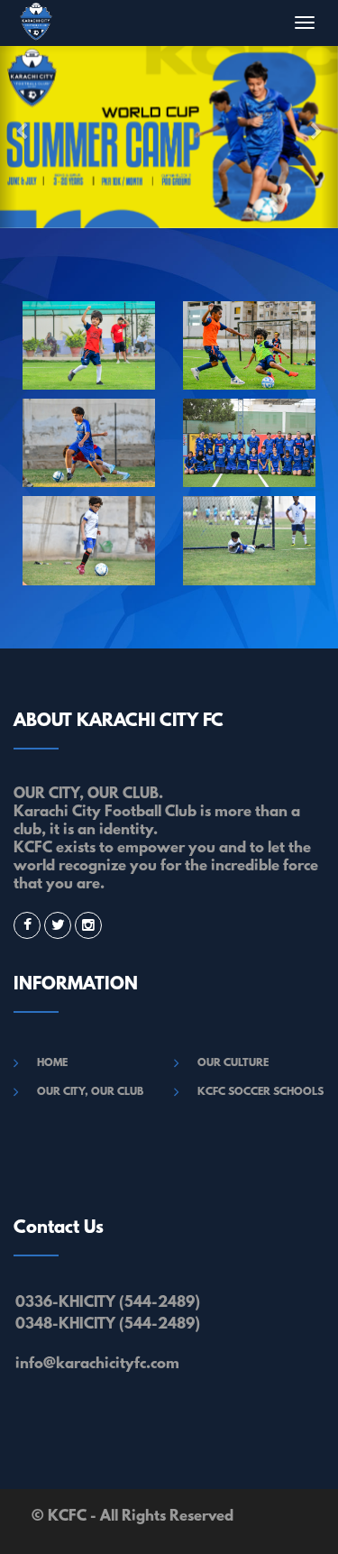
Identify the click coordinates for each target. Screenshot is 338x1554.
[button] (8, 136)
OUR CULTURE (233, 1063)
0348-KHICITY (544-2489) (107, 1324)
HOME (52, 1063)
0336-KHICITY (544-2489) (107, 1302)
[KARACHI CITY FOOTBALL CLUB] (89, 345)
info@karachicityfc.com (97, 1364)
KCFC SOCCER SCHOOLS (260, 1092)
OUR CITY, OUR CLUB (90, 1092)
